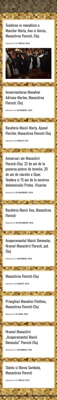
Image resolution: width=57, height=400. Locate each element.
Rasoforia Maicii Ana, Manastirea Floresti (28, 212)
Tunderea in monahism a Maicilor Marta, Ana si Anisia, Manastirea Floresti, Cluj (26, 30)
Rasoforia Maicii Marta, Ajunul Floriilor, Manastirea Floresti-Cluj (28, 130)
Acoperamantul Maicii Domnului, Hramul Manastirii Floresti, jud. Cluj (28, 245)
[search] (14, 6)
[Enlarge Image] (46, 53)
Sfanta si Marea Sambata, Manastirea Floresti (23, 370)
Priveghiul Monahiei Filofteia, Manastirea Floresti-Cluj (26, 303)
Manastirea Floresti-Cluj (22, 276)
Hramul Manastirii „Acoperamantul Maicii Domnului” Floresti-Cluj (22, 337)
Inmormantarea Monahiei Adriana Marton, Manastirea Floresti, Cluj (25, 97)
